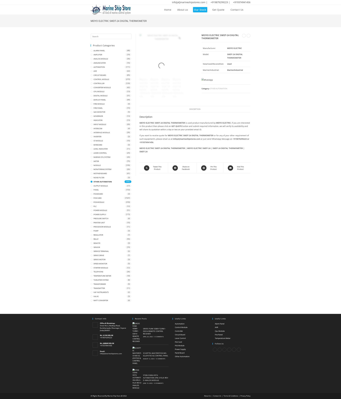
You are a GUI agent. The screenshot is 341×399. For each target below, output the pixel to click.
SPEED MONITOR (100, 263)
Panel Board (179, 353)
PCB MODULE (99, 202)
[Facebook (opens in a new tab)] (95, 2)
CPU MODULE (99, 91)
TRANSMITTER (99, 288)
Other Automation (182, 356)
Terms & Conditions (231, 396)
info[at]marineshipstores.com (111, 353)
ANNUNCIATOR (100, 63)
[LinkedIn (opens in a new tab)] (105, 2)
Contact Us (217, 396)
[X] (215, 350)
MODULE (97, 165)
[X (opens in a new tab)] (92, 2)
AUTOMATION (99, 67)
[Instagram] (224, 350)
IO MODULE (98, 141)
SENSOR (97, 247)
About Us (207, 396)
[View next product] (248, 36)
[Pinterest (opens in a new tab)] (98, 2)
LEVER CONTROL (100, 153)
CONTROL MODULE (101, 79)
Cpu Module (220, 331)
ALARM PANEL (99, 50)
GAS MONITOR (99, 112)
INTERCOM (98, 128)
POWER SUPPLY (100, 214)
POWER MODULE (100, 210)
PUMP (96, 231)
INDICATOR (98, 120)
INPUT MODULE (100, 124)
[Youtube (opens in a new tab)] (109, 2)
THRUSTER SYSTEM (101, 280)
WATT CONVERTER (101, 300)
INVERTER (97, 136)
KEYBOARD (98, 145)
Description (194, 109)
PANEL (96, 190)
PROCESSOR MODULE (102, 227)
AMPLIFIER (98, 54)
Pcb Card (178, 342)
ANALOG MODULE (101, 59)
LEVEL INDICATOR (101, 149)
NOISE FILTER (99, 177)
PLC (95, 206)
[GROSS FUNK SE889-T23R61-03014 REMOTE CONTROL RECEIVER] (137, 332)
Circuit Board (180, 334)
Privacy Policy (245, 396)
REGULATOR (98, 235)
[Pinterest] (234, 350)
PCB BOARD (98, 194)
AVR (95, 71)
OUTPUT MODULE (101, 186)
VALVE (96, 296)
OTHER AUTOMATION (218, 88)
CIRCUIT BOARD (100, 75)
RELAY (96, 239)
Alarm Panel (219, 324)
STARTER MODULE (101, 268)
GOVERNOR (98, 116)
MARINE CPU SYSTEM (102, 157)
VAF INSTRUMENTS (101, 292)
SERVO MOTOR (99, 259)
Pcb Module (179, 345)
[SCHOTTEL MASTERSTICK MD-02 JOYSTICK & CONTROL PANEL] (137, 356)
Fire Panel (219, 334)
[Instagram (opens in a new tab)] (102, 2)
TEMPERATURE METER (102, 276)
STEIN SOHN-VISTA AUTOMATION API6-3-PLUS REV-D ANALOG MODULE (156, 377)
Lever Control (180, 338)
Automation (179, 324)
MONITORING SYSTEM (102, 169)
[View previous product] (244, 36)
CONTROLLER (99, 83)
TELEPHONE (98, 272)
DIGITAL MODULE (100, 95)
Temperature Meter (222, 338)
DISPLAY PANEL (100, 100)
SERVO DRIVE (99, 255)
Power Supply (180, 349)
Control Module (181, 327)
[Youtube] (239, 350)
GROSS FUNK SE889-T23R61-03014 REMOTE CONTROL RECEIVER (154, 331)
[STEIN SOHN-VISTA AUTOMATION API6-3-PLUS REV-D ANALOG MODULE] (137, 379)
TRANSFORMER (100, 284)
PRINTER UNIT (99, 222)
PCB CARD (98, 198)
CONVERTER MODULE (102, 87)
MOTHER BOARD (100, 173)
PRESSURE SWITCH (101, 218)
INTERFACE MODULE (102, 132)
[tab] (195, 109)
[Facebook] (220, 350)
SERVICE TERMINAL (101, 251)
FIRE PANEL (98, 108)
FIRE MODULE (99, 104)
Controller (179, 331)
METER (96, 161)
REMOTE (97, 243)
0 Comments (159, 337)
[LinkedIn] (229, 350)
